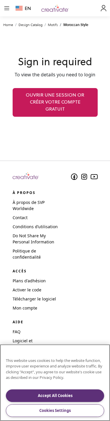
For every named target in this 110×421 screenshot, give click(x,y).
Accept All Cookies (55, 395)
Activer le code (27, 290)
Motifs (53, 24)
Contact (20, 217)
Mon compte (25, 308)
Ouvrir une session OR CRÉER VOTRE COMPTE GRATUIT (55, 102)
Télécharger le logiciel (34, 299)
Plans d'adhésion (29, 280)
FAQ (17, 331)
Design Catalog (30, 24)
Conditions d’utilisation (35, 226)
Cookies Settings (55, 410)
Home (8, 24)
